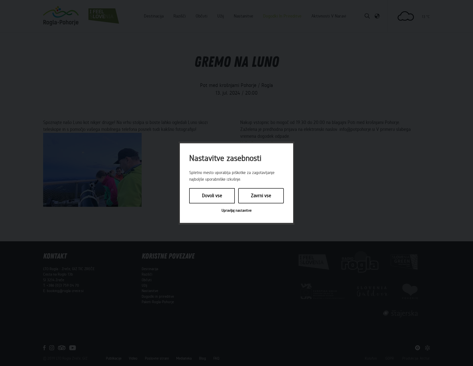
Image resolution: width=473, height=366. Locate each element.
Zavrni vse (261, 196)
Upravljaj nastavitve (236, 210)
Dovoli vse (212, 196)
